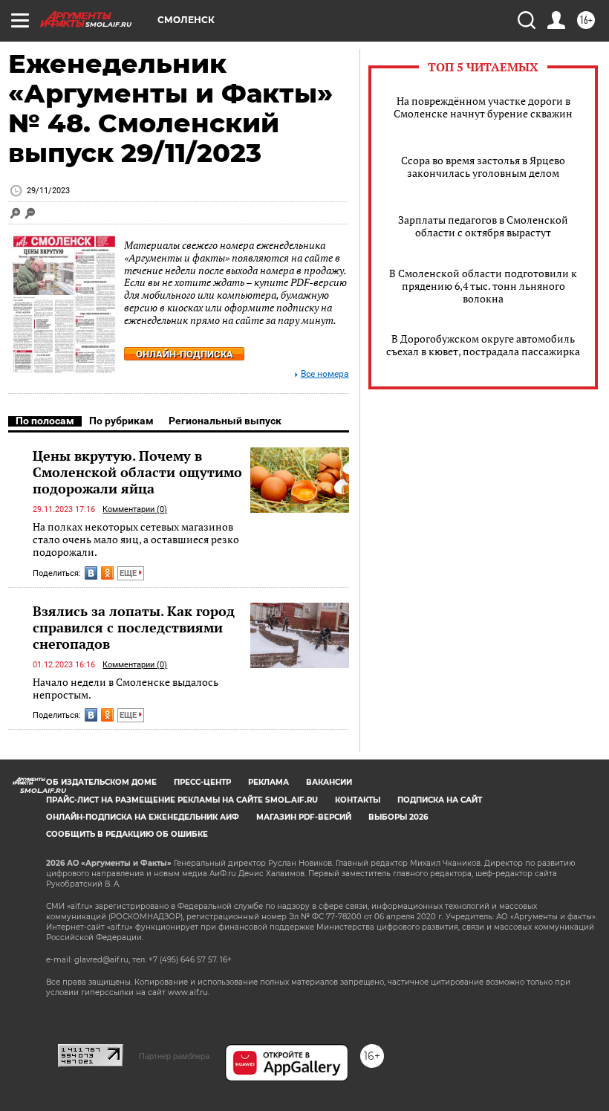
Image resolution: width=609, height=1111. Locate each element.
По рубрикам (121, 421)
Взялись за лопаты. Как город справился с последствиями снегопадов (134, 627)
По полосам (45, 421)
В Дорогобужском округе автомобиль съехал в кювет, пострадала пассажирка (483, 344)
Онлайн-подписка (184, 354)
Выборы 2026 (398, 817)
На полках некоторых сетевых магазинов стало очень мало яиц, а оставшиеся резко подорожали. (136, 539)
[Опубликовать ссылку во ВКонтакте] (91, 573)
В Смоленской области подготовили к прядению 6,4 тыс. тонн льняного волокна (483, 286)
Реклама (268, 782)
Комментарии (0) (134, 509)
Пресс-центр (202, 782)
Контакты (357, 800)
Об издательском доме (101, 782)
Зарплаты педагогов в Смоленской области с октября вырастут (483, 226)
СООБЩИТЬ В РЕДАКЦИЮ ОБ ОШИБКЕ (127, 834)
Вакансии (329, 782)
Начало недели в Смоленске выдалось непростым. (125, 689)
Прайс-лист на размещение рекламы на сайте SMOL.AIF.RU (182, 800)
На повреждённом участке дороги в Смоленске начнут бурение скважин (483, 107)
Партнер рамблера (174, 1056)
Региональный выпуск (225, 421)
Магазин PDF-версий (303, 817)
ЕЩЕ (129, 573)
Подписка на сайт (439, 800)
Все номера (325, 374)
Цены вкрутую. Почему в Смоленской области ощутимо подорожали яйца (137, 472)
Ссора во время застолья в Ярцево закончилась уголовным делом (483, 166)
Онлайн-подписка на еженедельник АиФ (142, 817)
